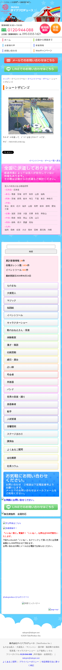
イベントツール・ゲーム (38, 79)
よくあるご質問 (15, 449)
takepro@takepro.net (31, 658)
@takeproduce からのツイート (16, 597)
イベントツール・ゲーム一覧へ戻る (44, 161)
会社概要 (11, 458)
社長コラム (12, 466)
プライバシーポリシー (29, 662)
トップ (6, 79)
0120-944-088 (26, 654)
